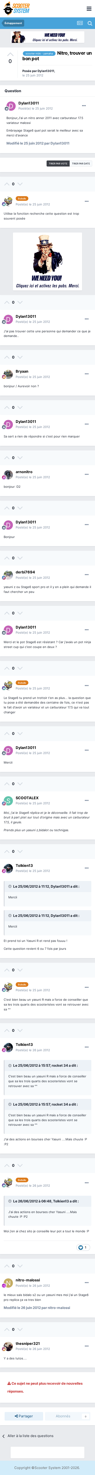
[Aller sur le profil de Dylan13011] (11, 106)
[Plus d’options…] (84, 106)
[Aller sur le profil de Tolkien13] (8, 868)
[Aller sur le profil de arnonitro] (8, 474)
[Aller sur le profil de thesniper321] (8, 1346)
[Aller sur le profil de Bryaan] (8, 374)
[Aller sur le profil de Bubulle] (8, 201)
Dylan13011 (46, 71)
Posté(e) (35, 108)
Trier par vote (58, 163)
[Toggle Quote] (10, 886)
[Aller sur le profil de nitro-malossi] (8, 1283)
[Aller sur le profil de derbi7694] (8, 575)
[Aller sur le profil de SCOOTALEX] (8, 800)
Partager (25, 1416)
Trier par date (81, 163)
